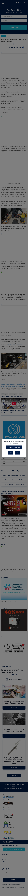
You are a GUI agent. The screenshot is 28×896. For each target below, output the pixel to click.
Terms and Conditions (14, 447)
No (17, 453)
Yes (11, 453)
